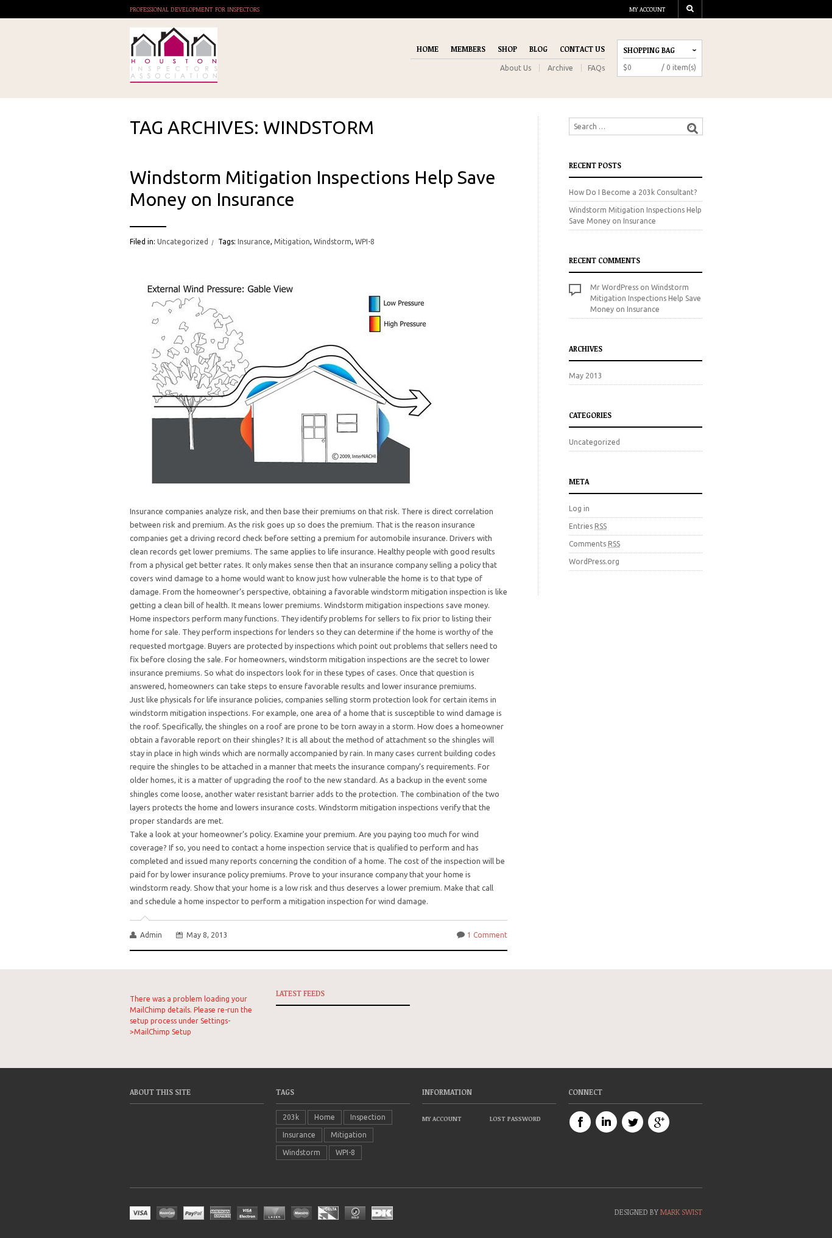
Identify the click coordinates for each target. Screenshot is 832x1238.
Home (428, 49)
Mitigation (292, 242)
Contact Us (582, 49)
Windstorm (332, 242)
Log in (579, 508)
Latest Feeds (300, 993)
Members (468, 49)
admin (151, 935)
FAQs (596, 68)
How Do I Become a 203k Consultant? (633, 192)
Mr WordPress (614, 287)
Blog (538, 49)
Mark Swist (681, 1212)
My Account (647, 9)
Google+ (659, 1122)
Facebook (580, 1122)
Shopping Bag (649, 50)
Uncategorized (182, 242)
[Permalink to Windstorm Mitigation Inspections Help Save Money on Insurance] (282, 374)
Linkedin (606, 1122)
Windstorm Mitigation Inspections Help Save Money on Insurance (313, 188)
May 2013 (585, 376)
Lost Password (515, 1118)
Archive (560, 68)
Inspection (368, 1117)
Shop (507, 49)
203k (291, 1117)
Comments (594, 544)
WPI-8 (365, 242)
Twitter (632, 1122)
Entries (588, 526)
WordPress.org (594, 561)
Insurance (254, 242)
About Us (515, 68)
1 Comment (487, 935)
